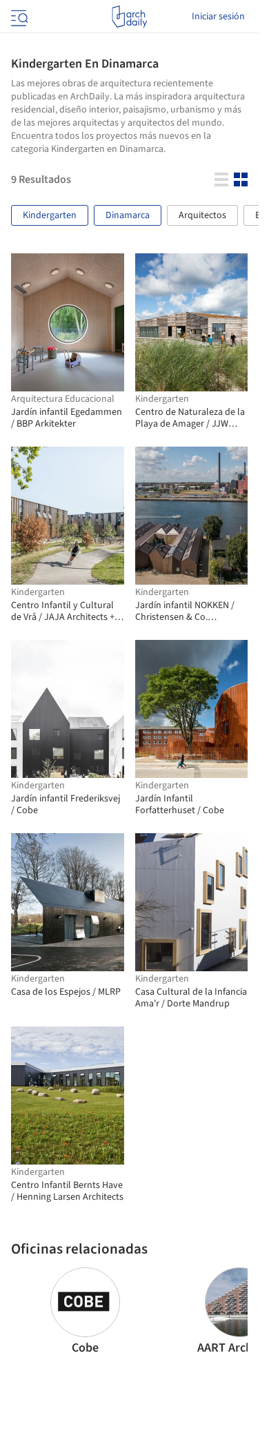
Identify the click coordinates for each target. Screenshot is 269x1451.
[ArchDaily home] (129, 17)
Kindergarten (50, 215)
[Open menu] (18, 16)
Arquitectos (202, 215)
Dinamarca (128, 215)
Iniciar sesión (218, 16)
